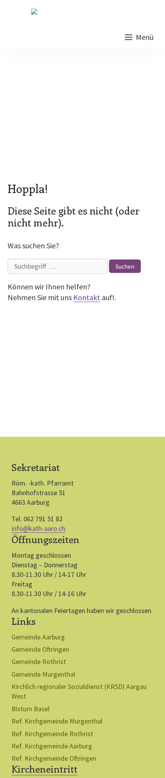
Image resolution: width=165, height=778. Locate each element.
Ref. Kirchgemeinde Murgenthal (57, 721)
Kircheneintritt (45, 768)
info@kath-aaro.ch (38, 528)
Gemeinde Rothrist (39, 661)
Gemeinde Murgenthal (43, 674)
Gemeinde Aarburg (38, 637)
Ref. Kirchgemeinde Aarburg (52, 746)
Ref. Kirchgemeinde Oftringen (54, 758)
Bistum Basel (31, 708)
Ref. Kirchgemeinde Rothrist (52, 733)
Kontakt (86, 297)
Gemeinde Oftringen (40, 649)
